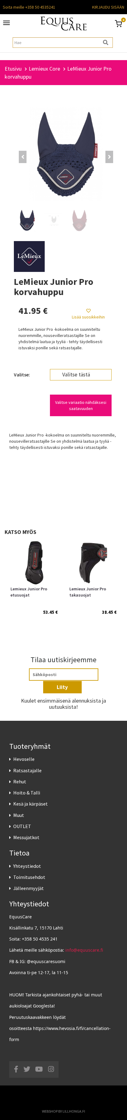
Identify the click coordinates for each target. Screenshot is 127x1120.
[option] (34, 584)
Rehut (19, 781)
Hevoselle (24, 759)
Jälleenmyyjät (28, 888)
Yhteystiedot (27, 866)
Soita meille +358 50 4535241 (29, 7)
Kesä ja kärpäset (30, 804)
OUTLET (22, 826)
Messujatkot (26, 837)
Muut (18, 815)
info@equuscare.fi (84, 950)
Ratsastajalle (27, 770)
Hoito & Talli (26, 793)
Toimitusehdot (29, 877)
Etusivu (13, 68)
